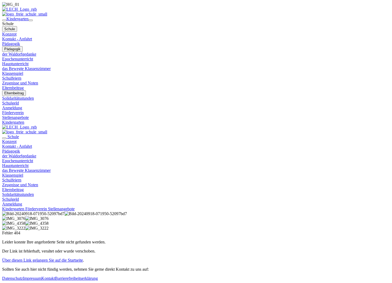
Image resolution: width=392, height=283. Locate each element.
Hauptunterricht (15, 165)
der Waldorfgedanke (19, 156)
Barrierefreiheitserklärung (76, 278)
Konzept (9, 141)
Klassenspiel (12, 175)
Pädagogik (11, 151)
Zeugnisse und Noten (20, 185)
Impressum (32, 278)
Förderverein (36, 209)
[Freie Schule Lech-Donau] (196, 12)
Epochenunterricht (17, 160)
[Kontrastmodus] (4, 20)
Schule (12, 136)
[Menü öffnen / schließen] (31, 20)
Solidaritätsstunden (18, 194)
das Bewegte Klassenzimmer (26, 170)
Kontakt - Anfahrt (17, 146)
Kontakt (48, 278)
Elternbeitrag (13, 189)
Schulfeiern (11, 180)
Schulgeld (10, 199)
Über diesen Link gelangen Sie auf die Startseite (42, 260)
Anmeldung (12, 204)
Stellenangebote (61, 209)
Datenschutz (12, 278)
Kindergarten (17, 19)
